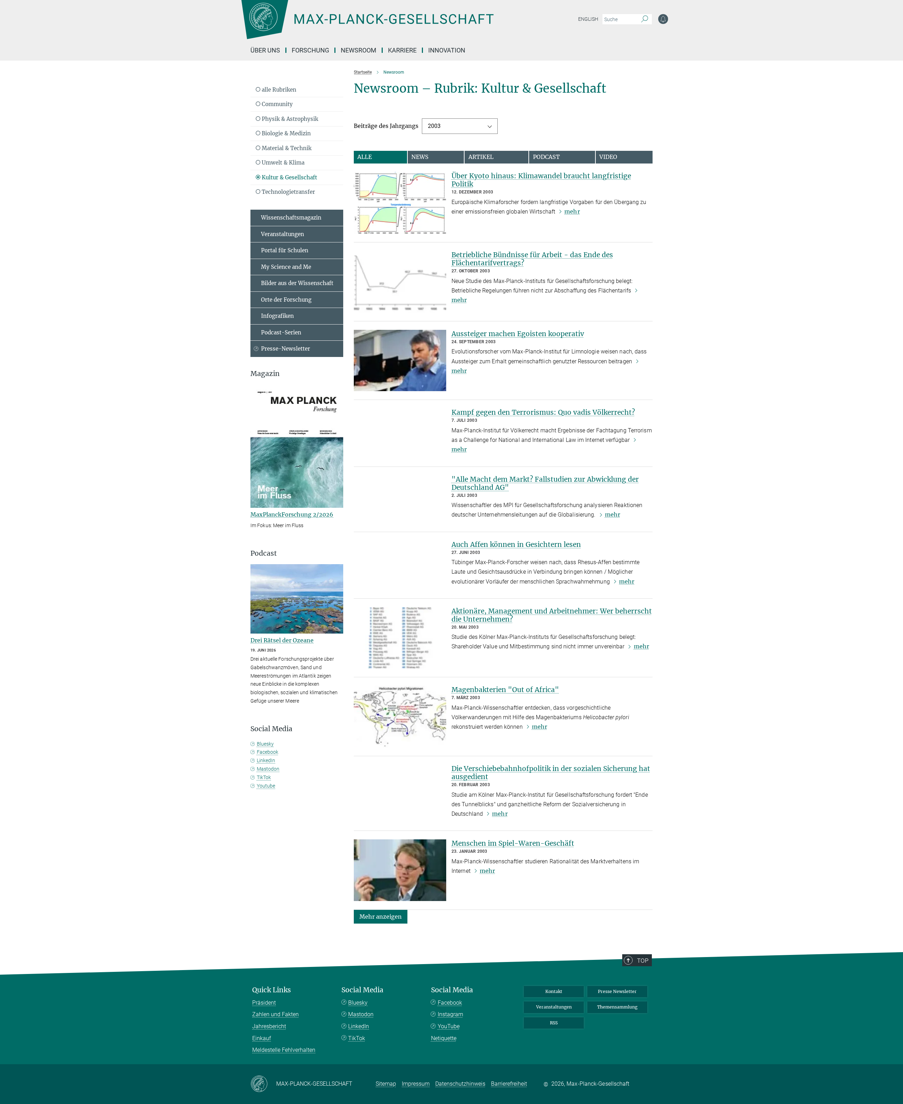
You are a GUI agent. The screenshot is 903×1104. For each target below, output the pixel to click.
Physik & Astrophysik (289, 119)
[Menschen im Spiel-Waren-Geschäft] (400, 870)
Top (642, 960)
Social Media (362, 990)
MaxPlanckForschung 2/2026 (291, 514)
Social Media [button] (271, 729)
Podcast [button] (263, 553)
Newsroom (358, 50)
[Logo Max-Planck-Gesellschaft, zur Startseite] (367, 24)
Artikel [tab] (480, 156)
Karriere (402, 50)
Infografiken (277, 316)
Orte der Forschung (286, 299)
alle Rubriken (278, 89)
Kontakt (553, 991)
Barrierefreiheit (509, 1083)
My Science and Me (286, 267)
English (588, 19)
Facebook (267, 752)
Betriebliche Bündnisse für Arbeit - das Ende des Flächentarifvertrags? (532, 259)
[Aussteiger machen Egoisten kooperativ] (400, 360)
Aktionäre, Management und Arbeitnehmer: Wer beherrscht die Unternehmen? (552, 615)
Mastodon (268, 769)
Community (276, 104)
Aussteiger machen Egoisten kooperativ (518, 333)
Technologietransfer (287, 192)
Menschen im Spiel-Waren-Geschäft (513, 843)
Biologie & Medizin (285, 133)
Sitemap (386, 1083)
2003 (434, 126)
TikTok (264, 777)
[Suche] (644, 19)
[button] (380, 916)
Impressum (416, 1083)
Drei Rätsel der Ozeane (282, 640)
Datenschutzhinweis (460, 1083)
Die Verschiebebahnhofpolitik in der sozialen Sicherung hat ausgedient (551, 772)
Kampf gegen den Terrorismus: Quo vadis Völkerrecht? (543, 412)
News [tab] (420, 156)
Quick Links (271, 990)
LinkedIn (266, 760)
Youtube (266, 786)
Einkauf (261, 1038)
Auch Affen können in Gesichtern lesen (516, 544)
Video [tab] (608, 156)
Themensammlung (617, 1007)
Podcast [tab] (546, 156)
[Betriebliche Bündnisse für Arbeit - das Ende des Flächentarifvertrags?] (400, 282)
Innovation (446, 50)
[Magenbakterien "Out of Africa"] (400, 716)
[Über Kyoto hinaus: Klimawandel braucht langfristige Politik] (400, 203)
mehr (572, 211)
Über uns (265, 50)
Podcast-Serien (281, 332)
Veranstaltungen (282, 234)
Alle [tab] (364, 156)
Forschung (310, 50)
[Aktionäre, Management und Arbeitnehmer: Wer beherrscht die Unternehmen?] (400, 638)
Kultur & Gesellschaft (288, 177)
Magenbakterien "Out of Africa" (505, 689)
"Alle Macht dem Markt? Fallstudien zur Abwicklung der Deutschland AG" (545, 483)
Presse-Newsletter (285, 348)
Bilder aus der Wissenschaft (297, 283)
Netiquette (443, 1038)
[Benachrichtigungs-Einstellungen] (663, 19)
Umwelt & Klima (282, 162)
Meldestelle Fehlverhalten (283, 1050)
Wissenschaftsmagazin (291, 217)
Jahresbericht (269, 1026)
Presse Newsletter (617, 991)
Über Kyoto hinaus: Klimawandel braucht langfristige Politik (541, 180)
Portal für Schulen (284, 250)
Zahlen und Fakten (275, 1014)
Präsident (264, 1002)
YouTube (449, 1026)
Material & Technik (285, 148)
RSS (554, 1022)
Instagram (450, 1014)
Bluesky (265, 744)
